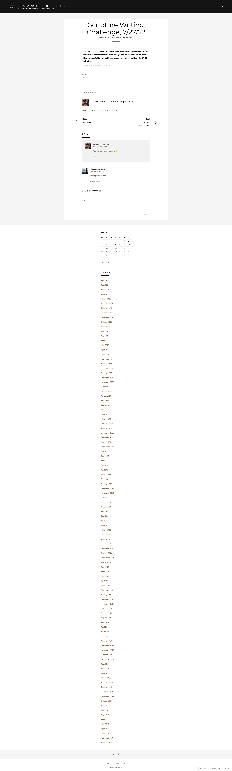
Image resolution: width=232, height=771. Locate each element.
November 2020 (107, 548)
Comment (144, 214)
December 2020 (107, 544)
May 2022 (105, 465)
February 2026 (107, 303)
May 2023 (105, 410)
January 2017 (106, 743)
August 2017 (106, 710)
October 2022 (106, 442)
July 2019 (105, 622)
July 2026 (105, 280)
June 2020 (105, 572)
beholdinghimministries (97, 169)
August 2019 (106, 618)
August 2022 (106, 451)
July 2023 (105, 401)
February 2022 (107, 479)
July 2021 (105, 511)
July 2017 (105, 715)
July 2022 (105, 456)
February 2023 (107, 424)
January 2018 (106, 687)
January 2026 (106, 308)
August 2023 (106, 396)
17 (129, 248)
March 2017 (106, 733)
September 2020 (107, 558)
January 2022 (106, 484)
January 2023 (106, 428)
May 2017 (105, 724)
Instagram (120, 763)
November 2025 (107, 317)
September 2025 (107, 327)
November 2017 (107, 696)
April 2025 (105, 350)
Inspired (93, 92)
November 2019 (107, 604)
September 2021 (107, 502)
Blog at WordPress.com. (116, 767)
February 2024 (107, 368)
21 (116, 252)
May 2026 (105, 290)
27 (111, 255)
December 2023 (107, 377)
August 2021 (106, 507)
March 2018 (106, 678)
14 (116, 248)
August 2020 (106, 562)
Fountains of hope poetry (41, 6)
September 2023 (107, 391)
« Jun (103, 262)
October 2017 (106, 701)
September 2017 (107, 706)
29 (120, 255)
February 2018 (107, 682)
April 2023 (105, 414)
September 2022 (107, 447)
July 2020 (105, 567)
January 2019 (106, 641)
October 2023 (106, 387)
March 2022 (106, 474)
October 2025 (106, 322)
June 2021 (105, 516)
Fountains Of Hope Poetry (101, 144)
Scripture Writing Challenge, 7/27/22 (97, 65)
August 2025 (106, 331)
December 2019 (107, 599)
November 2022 (107, 438)
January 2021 (106, 539)
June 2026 (105, 285)
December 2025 (107, 313)
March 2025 (106, 354)
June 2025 (105, 340)
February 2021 (107, 535)
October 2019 (106, 609)
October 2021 (106, 498)
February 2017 (107, 738)
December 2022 (107, 433)
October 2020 (106, 553)
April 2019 (105, 627)
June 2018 (105, 664)
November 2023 (107, 382)
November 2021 (107, 493)
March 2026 (106, 299)
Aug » (108, 262)
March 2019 (106, 632)
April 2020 (105, 581)
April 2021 (105, 525)
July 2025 (105, 336)
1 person (98, 181)
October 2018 (106, 655)
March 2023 (106, 419)
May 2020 (105, 576)
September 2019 (107, 613)
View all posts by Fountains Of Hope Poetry (99, 111)
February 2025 (107, 359)
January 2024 (106, 373)
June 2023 (105, 405)
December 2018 (107, 645)
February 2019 (107, 636)
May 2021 (105, 521)
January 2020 (106, 595)
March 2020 (106, 585)
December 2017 (107, 692)
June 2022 (105, 461)
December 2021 (107, 488)
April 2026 (105, 294)
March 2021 (106, 530)
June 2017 (105, 719)
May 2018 (105, 669)
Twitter (110, 763)
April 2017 (105, 729)
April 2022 (105, 470)
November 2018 (107, 650)
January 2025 (106, 364)
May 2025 (105, 345)
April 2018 (105, 673)
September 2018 (107, 659)
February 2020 (107, 590)
